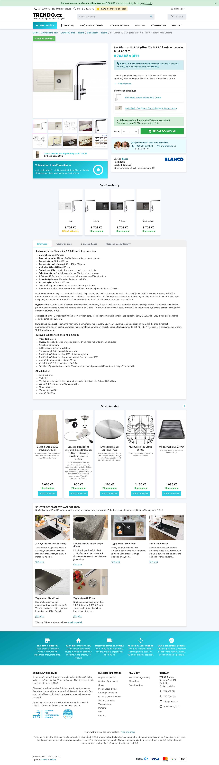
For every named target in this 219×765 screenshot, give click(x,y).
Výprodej (67, 25)
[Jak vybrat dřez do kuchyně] (52, 527)
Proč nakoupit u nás (91, 25)
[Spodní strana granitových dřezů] (90, 527)
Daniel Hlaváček (48, 759)
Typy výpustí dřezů (84, 598)
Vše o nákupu (158, 25)
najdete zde (146, 3)
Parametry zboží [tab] (64, 244)
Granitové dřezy (158, 543)
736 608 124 (169, 696)
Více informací (124, 83)
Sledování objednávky (139, 677)
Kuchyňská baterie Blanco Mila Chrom (143, 97)
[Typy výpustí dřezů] (90, 582)
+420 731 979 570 (144, 146)
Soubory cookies (106, 700)
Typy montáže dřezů (47, 598)
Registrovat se (136, 685)
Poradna (140, 25)
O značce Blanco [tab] (89, 244)
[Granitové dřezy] (166, 527)
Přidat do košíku (162, 131)
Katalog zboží (44, 25)
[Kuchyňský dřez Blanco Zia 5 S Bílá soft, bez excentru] (118, 108)
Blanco (125, 159)
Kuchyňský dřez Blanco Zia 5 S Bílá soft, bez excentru (151, 108)
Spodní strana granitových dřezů (88, 545)
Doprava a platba (119, 25)
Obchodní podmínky (108, 681)
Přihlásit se (134, 681)
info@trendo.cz (61, 8)
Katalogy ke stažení (107, 692)
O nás (101, 685)
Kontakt (177, 25)
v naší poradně (75, 622)
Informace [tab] (42, 244)
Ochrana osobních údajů (110, 696)
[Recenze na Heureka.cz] (68, 715)
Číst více (39, 562)
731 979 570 (42, 8)
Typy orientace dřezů (123, 543)
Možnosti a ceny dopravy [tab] (118, 244)
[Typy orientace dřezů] (128, 527)
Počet (117, 131)
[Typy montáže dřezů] (52, 582)
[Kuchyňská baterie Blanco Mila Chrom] (118, 97)
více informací (128, 732)
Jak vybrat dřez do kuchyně (50, 543)
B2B (100, 711)
